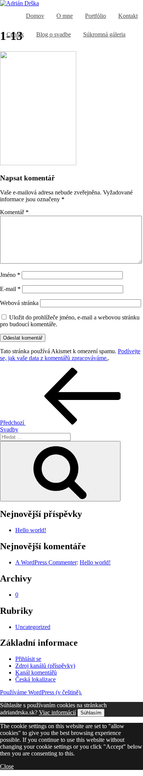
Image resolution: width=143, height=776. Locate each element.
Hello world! (30, 530)
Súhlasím (90, 713)
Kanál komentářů (36, 672)
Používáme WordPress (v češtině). (41, 692)
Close (7, 766)
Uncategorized (32, 627)
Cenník (15, 34)
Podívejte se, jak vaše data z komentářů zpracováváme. (70, 354)
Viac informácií (57, 712)
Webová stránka (19, 303)
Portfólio (95, 16)
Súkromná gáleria (104, 34)
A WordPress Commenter (46, 562)
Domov (35, 16)
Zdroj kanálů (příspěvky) (45, 665)
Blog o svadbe (53, 34)
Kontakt (128, 16)
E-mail (10, 289)
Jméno (10, 275)
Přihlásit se (28, 659)
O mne (64, 16)
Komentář (14, 212)
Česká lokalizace (35, 679)
